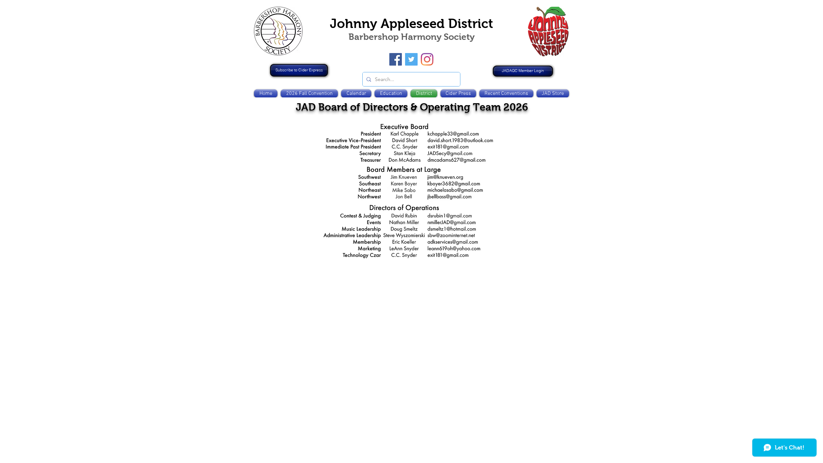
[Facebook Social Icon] (395, 59)
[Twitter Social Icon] (411, 59)
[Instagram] (427, 59)
